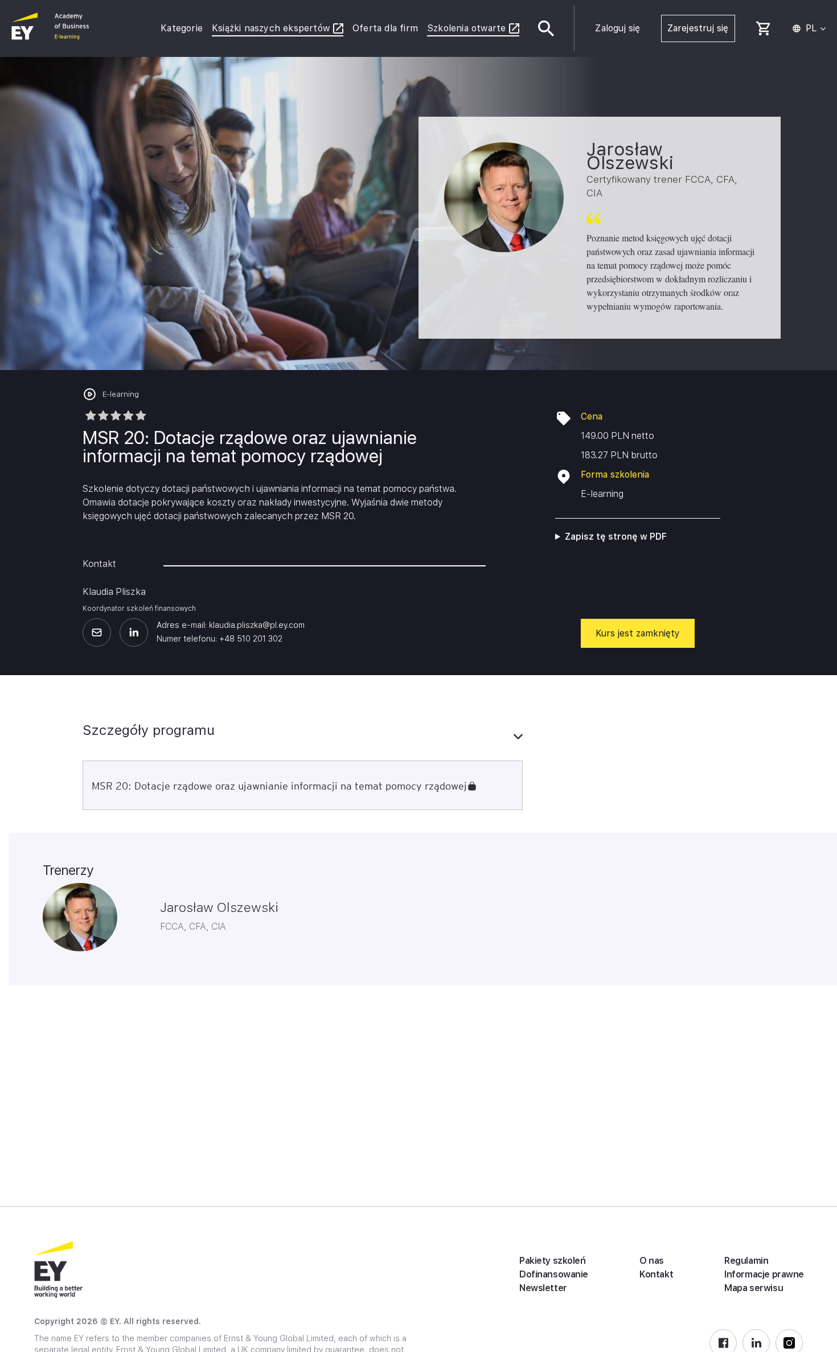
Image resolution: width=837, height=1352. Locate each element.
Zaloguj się (617, 28)
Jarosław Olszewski (219, 907)
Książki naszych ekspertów (271, 28)
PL (811, 28)
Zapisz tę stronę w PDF (616, 536)
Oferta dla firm (385, 28)
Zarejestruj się (698, 28)
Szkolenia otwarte (466, 28)
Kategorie (182, 28)
